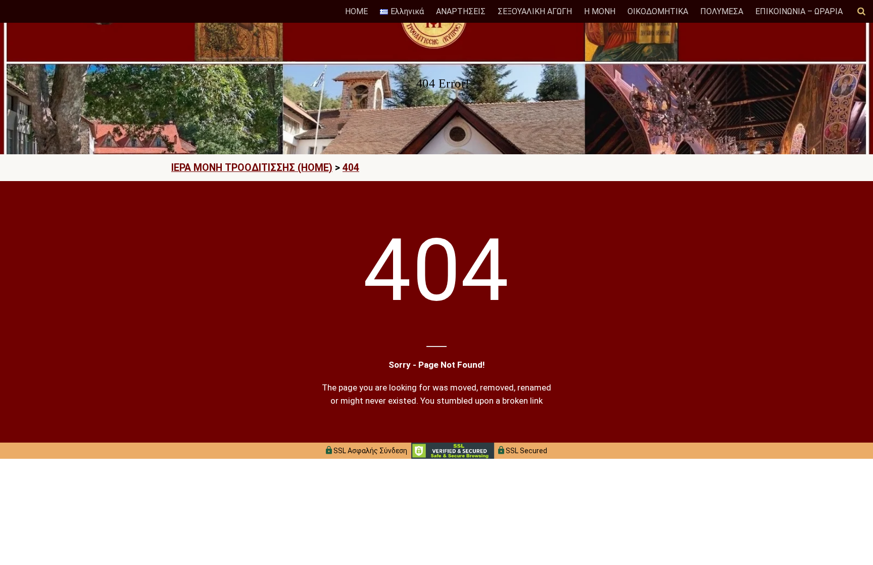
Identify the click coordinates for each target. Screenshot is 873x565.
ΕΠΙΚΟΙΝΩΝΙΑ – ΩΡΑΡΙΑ (799, 11)
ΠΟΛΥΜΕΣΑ (721, 11)
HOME (356, 11)
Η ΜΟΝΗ (599, 11)
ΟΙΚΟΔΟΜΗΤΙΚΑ (657, 11)
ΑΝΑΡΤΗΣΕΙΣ (461, 11)
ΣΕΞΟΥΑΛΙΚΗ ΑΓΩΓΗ (535, 11)
